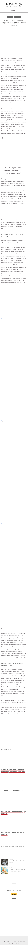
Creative (10, 16)
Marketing (17, 16)
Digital (3, 847)
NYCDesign (5, 846)
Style (6, 847)
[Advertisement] (14, 43)
